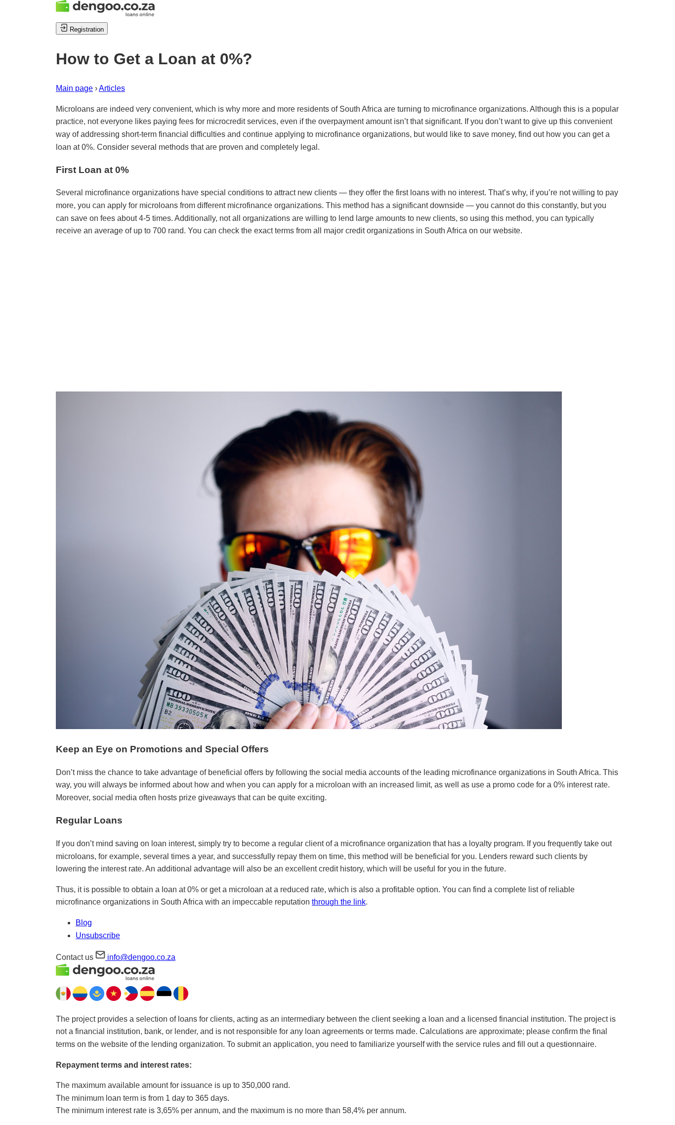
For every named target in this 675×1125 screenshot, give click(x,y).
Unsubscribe (98, 935)
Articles (112, 88)
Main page (74, 88)
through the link (339, 902)
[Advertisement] (337, 314)
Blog (84, 922)
